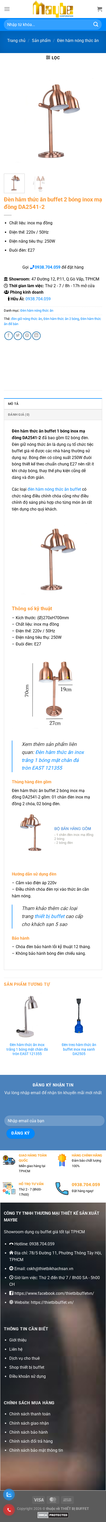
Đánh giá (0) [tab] (19, 414)
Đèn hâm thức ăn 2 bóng (61, 319)
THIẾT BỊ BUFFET (75, 1509)
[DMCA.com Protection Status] (53, 1514)
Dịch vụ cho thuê (24, 1358)
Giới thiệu (17, 1340)
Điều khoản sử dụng (27, 1376)
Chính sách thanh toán (29, 1414)
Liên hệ (15, 1349)
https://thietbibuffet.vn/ (52, 1302)
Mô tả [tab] (13, 404)
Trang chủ (16, 40)
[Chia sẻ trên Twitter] (18, 335)
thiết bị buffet (49, 916)
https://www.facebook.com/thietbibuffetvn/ (54, 1293)
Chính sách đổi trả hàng (31, 1441)
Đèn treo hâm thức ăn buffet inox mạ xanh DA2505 (79, 1049)
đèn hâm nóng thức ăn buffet (54, 489)
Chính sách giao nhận (29, 1423)
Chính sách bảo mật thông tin (36, 1450)
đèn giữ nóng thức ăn (26, 319)
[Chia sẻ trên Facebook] (8, 335)
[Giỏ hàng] (99, 9)
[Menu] (7, 9)
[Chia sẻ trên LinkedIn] (36, 335)
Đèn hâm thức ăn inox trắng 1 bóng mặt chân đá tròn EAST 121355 (53, 760)
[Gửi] (96, 24)
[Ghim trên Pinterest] (27, 335)
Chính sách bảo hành (28, 1432)
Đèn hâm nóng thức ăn (78, 40)
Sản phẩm (41, 40)
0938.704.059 (38, 298)
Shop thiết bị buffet (26, 1367)
